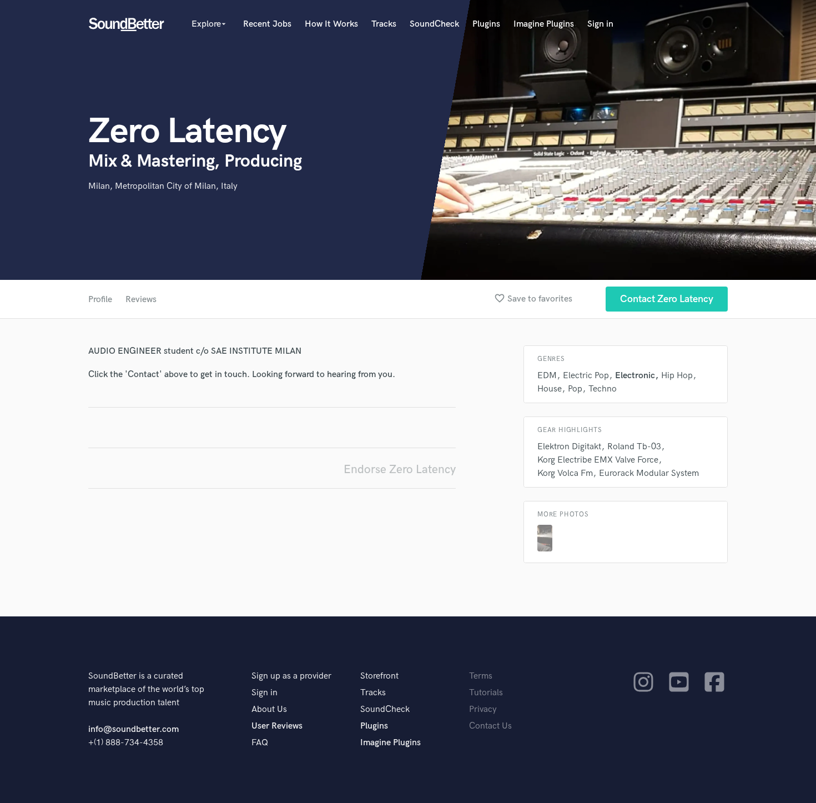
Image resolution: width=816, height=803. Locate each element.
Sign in (600, 24)
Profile (100, 299)
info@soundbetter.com (133, 729)
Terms (480, 676)
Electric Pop (586, 375)
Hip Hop (677, 375)
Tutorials (486, 692)
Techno (602, 389)
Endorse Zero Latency (400, 469)
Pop (575, 389)
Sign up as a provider (291, 676)
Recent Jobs (267, 24)
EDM (547, 375)
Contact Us (490, 726)
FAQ (259, 742)
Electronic (635, 375)
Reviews (141, 299)
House (549, 389)
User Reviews (277, 726)
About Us (269, 709)
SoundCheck (434, 24)
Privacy (483, 709)
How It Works (331, 24)
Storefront (379, 676)
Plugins (486, 24)
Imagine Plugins (543, 24)
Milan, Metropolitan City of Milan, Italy (163, 186)
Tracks (383, 24)
